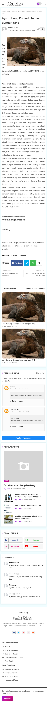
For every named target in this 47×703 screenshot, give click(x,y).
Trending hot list (11, 673)
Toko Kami (9, 661)
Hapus (20, 401)
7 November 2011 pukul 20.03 (19, 389)
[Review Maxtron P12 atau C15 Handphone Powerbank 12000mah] (8, 498)
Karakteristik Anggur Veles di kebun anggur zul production (28, 517)
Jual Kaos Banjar (11, 654)
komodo (12, 11)
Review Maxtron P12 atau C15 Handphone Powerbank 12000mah (28, 496)
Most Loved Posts (11, 680)
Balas (14, 401)
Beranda (5, 11)
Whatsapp (33, 263)
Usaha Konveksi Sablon (14, 658)
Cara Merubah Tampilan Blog (19, 485)
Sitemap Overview (12, 669)
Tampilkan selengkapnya (35, 288)
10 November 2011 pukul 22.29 (19, 412)
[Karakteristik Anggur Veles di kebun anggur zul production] (8, 519)
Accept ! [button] (7, 698)
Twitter (26, 263)
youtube (35, 546)
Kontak (7, 647)
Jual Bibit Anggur (11, 650)
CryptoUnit (15, 409)
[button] (44, 3)
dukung (14, 256)
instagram (15, 546)
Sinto (12, 387)
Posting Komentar (23, 438)
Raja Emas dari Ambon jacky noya (28, 505)
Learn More (6, 693)
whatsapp (35, 540)
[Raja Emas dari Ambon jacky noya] (8, 508)
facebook (15, 540)
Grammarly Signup (12, 676)
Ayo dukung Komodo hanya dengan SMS (18, 324)
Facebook (18, 263)
